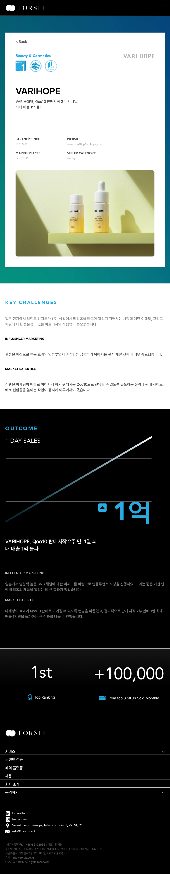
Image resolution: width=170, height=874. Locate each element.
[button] (162, 8)
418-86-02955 (35, 844)
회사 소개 (12, 784)
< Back (21, 41)
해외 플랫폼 (14, 768)
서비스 (10, 751)
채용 (8, 776)
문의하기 (11, 792)
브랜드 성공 (14, 759)
